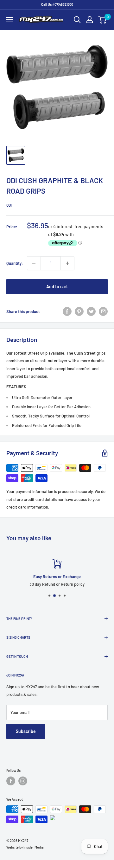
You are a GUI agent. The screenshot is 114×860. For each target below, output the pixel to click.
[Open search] (77, 19)
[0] (102, 19)
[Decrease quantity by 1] (34, 263)
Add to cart (57, 286)
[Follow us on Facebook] (10, 781)
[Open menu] (9, 19)
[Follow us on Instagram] (22, 781)
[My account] (89, 19)
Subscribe (26, 731)
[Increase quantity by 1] (67, 263)
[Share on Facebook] (67, 311)
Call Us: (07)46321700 (57, 4)
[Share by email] (103, 311)
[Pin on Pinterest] (79, 311)
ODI (9, 205)
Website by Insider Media (25, 847)
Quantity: (14, 263)
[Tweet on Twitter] (91, 311)
